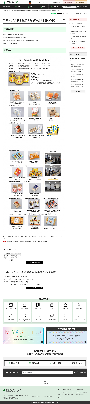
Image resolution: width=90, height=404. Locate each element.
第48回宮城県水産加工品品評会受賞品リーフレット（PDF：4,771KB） (27, 241)
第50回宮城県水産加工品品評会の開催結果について (77, 65)
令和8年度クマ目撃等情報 (77, 23)
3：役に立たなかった (31, 279)
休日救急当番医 (80, 2)
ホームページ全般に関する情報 (66, 394)
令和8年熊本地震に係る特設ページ (78, 27)
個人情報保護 (80, 389)
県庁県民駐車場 (48, 396)
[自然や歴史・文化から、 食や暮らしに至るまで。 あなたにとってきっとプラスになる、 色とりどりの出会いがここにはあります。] (23, 340)
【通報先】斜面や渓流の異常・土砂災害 (78, 42)
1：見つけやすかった (11, 284)
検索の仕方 (85, 6)
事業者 (56, 6)
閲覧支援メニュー (57, 2)
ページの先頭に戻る (45, 383)
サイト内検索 (63, 6)
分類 (31, 6)
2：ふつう (19, 279)
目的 (19, 6)
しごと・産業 (13, 10)
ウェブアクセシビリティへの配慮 (66, 392)
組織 (43, 6)
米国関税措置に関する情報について (78, 37)
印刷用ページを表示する (70, 13)
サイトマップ (62, 397)
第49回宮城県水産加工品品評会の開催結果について (77, 80)
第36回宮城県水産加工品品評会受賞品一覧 (77, 75)
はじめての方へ (80, 394)
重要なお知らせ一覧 (78, 47)
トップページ (6, 10)
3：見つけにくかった (34, 284)
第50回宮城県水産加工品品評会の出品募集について (77, 70)
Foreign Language (45, 2)
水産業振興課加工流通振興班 (12, 254)
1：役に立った (9, 279)
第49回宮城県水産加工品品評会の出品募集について (77, 85)
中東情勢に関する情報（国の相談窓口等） (78, 32)
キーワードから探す (12, 372)
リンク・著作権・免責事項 (65, 389)
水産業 (18, 10)
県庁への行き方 (36, 396)
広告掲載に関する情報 (82, 392)
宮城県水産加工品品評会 (30, 10)
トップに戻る (7, 6)
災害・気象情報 (68, 2)
